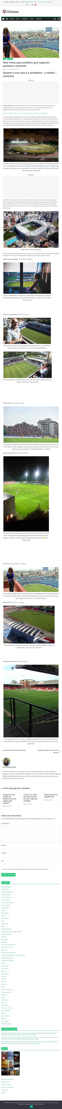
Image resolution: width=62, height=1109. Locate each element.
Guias (31, 19)
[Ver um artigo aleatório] (59, 19)
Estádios (24, 19)
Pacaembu (4, 995)
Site (2, 861)
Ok (31, 1106)
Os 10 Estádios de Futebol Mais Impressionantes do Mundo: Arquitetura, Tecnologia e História (26, 1041)
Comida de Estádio (6, 934)
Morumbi (3, 979)
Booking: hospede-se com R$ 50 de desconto (48, 751)
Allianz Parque (5, 889)
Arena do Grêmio (5, 905)
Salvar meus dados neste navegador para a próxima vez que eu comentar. (26, 869)
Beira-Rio (3, 915)
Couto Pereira (5, 939)
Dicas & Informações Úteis (8, 944)
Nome (3, 845)
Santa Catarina (5, 1016)
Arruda (3, 910)
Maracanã (4, 971)
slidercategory (5, 1021)
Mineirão (3, 976)
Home (12, 19)
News (2, 987)
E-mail (3, 853)
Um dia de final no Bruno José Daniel (14, 750)
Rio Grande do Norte (6, 1008)
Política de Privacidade (7, 1079)
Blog (17, 19)
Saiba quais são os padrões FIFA (51, 796)
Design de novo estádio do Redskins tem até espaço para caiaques (9, 799)
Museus (3, 984)
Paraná (3, 997)
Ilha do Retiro (5, 968)
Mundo (3, 981)
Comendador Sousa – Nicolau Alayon (11, 931)
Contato (38, 19)
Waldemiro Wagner (6, 1024)
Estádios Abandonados (7, 958)
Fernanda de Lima (17, 69)
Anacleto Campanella (7, 892)
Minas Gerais (4, 973)
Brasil (2, 926)
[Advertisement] (31, 93)
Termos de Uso (5, 1082)
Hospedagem (4, 966)
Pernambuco (4, 1000)
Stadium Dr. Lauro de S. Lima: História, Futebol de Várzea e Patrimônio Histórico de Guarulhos (26, 1037)
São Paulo (4, 1018)
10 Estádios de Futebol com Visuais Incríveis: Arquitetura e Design (19, 1033)
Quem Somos (4, 1090)
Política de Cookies (6, 1084)
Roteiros (3, 1013)
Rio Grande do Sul (6, 1010)
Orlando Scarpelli (6, 992)
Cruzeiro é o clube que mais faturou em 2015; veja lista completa (30, 798)
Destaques (10, 58)
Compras (3, 937)
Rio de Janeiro (5, 1005)
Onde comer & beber (7, 989)
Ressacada (4, 1002)
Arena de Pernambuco (7, 902)
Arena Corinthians (6, 894)
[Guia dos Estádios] (3, 19)
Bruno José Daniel (6, 929)
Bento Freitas (4, 918)
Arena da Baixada (6, 897)
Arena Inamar (5, 908)
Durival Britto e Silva (6, 947)
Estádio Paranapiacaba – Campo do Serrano (13, 955)
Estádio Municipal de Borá (8, 952)
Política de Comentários (7, 1087)
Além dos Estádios (6, 886)
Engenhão (4, 950)
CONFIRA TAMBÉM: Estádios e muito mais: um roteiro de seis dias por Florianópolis (25, 113)
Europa (3, 963)
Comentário (5, 823)
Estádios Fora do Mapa (7, 960)
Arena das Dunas (6, 900)
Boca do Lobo (4, 923)
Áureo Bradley (5, 913)
